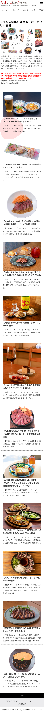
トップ (16, 10)
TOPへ (22, 695)
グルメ (25, 10)
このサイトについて (29, 701)
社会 (33, 10)
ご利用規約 (22, 704)
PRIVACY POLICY (12, 701)
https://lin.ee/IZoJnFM (10, 83)
